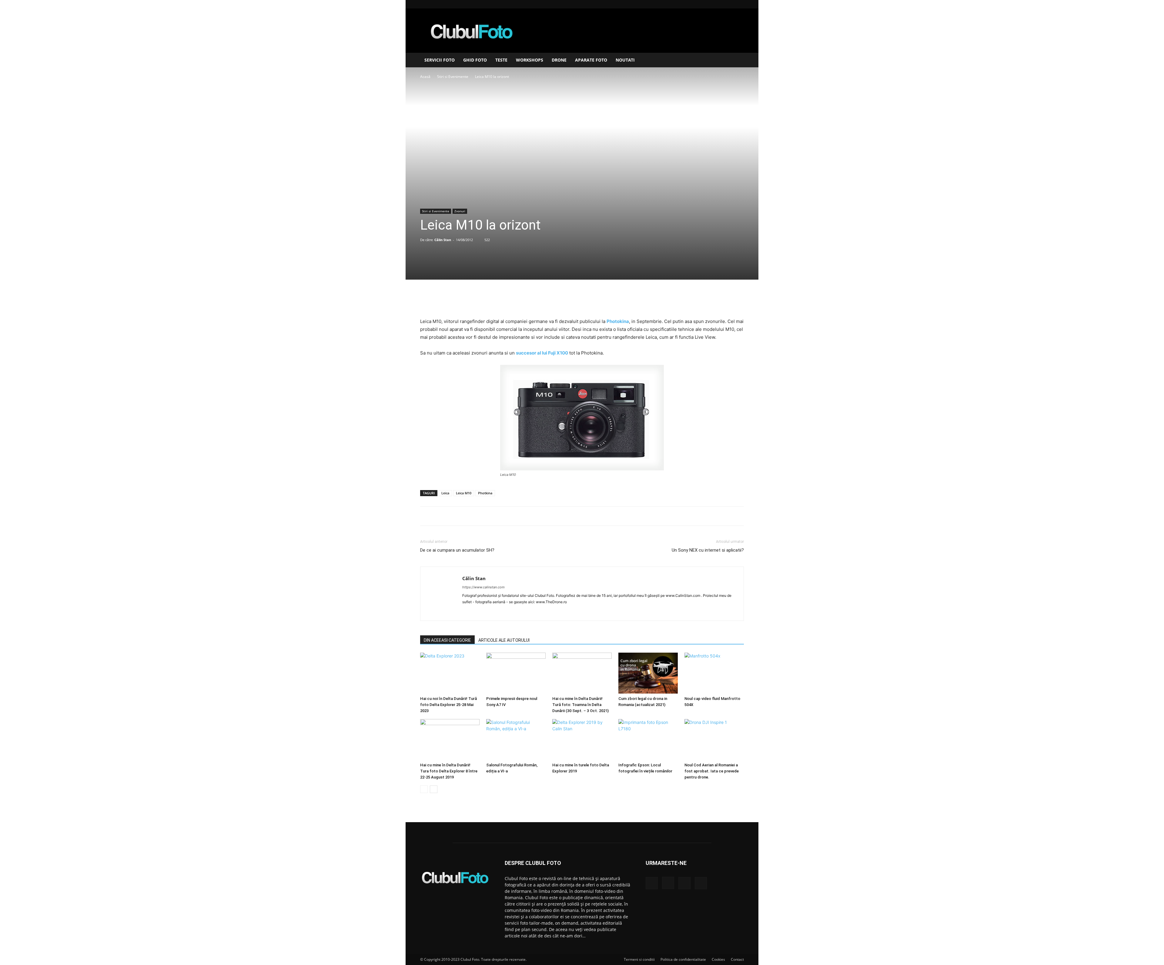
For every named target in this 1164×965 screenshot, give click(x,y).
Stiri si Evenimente (452, 76)
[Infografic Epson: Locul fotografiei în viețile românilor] (648, 739)
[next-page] (433, 789)
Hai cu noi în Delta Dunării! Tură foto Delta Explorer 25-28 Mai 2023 (448, 704)
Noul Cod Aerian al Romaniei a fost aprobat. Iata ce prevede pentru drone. (711, 771)
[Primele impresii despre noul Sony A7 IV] (516, 673)
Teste (501, 60)
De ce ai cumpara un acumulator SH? (457, 550)
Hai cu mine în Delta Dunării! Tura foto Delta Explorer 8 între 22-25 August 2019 (448, 771)
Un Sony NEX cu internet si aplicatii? (708, 550)
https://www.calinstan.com (483, 587)
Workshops (529, 60)
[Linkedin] (729, 4)
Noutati (625, 60)
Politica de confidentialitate (683, 959)
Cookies (718, 959)
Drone (559, 60)
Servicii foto (439, 60)
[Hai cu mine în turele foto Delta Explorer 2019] (582, 739)
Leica (445, 493)
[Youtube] (739, 4)
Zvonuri (459, 211)
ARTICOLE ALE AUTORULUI (504, 640)
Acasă (425, 76)
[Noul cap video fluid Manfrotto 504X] (714, 673)
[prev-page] (424, 789)
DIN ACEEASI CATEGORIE (447, 640)
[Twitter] (568, 300)
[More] (610, 300)
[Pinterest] (582, 300)
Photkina (485, 493)
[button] (736, 60)
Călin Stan (442, 239)
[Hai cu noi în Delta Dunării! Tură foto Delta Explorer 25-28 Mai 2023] (450, 673)
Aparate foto (591, 60)
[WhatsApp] (596, 300)
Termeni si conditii (639, 959)
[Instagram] (719, 4)
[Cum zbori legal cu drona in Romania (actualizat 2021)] (648, 673)
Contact (737, 959)
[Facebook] (709, 4)
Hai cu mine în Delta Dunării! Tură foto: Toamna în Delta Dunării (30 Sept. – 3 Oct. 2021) (580, 704)
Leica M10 (463, 493)
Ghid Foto (475, 60)
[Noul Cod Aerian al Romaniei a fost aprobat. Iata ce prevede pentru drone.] (714, 739)
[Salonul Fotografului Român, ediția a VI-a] (516, 739)
